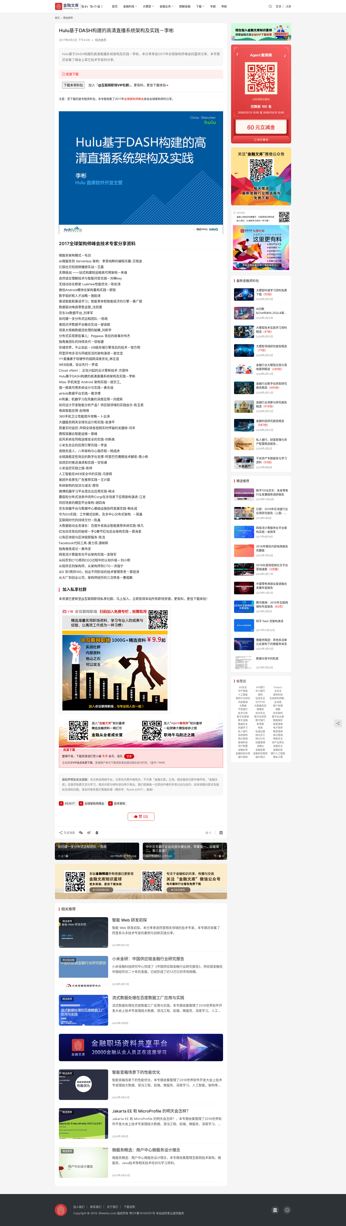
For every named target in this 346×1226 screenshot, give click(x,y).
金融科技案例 (260, 753)
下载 (199, 6)
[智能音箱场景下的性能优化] (83, 1084)
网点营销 (243, 738)
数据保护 (278, 720)
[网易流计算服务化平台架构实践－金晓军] (244, 532)
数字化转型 (260, 716)
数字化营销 (243, 716)
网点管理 (278, 735)
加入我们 (78, 1206)
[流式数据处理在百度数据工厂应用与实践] (83, 1010)
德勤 (278, 709)
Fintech (278, 687)
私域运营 (260, 731)
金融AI (260, 746)
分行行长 (260, 702)
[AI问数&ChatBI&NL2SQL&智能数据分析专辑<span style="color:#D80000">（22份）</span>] (244, 313)
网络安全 (278, 738)
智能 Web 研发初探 (129, 920)
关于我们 (112, 1206)
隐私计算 (278, 757)
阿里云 (168, 1213)
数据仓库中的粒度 (267, 658)
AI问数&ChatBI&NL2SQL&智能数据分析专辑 (271, 312)
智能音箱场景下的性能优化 (136, 1072)
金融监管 (260, 749)
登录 (278, 6)
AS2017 (70, 803)
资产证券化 (278, 742)
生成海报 (69, 832)
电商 (260, 727)
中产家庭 (243, 690)
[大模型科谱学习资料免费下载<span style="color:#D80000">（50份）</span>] (244, 294)
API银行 (260, 687)
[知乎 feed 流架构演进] (244, 625)
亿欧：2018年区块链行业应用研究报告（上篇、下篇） (272, 512)
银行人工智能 (278, 753)
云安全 (278, 690)
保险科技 (278, 694)
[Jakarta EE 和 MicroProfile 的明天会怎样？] (83, 1123)
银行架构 (243, 757)
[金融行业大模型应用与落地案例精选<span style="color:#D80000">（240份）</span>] (244, 369)
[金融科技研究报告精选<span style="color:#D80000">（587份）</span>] (244, 425)
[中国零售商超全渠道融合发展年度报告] (244, 588)
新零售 (260, 724)
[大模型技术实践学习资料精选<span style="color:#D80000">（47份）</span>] (244, 332)
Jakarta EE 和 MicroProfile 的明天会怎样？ (151, 1111)
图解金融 (184, 6)
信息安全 (260, 698)
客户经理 (278, 705)
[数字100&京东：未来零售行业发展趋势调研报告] (244, 494)
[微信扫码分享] (80, 832)
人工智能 (243, 694)
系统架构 (243, 735)
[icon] (275, 1210)
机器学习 (243, 727)
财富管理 (260, 742)
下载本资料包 (73, 85)
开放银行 (243, 709)
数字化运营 (278, 716)
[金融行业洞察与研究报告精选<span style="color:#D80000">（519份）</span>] (244, 406)
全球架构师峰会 (134, 98)
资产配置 (243, 746)
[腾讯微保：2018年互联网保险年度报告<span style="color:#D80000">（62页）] (244, 607)
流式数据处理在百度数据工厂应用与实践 (148, 997)
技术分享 (243, 713)
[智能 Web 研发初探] (83, 932)
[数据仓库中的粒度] (244, 662)
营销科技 (243, 742)
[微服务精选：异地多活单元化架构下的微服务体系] (244, 644)
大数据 (242, 705)
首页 (115, 6)
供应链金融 (68, 960)
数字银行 (260, 720)
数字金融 (243, 720)
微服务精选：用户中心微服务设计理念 (146, 1150)
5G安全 (243, 687)
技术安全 (260, 713)
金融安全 (278, 746)
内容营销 (243, 702)
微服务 (260, 709)
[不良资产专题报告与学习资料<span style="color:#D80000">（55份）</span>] (244, 462)
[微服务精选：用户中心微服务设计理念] (83, 1162)
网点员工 (260, 735)
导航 (224, 6)
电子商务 (278, 727)
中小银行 (260, 690)
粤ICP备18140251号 (142, 1213)
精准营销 (278, 731)
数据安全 (243, 724)
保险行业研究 (243, 698)
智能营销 (278, 724)
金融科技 (128, 6)
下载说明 (129, 1206)
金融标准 (243, 749)
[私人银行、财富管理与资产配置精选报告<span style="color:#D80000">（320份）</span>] (244, 444)
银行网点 (260, 757)
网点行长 (260, 738)
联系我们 (95, 1206)
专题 (213, 6)
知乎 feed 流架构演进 (269, 621)
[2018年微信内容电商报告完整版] (244, 550)
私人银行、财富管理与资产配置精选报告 (271, 443)
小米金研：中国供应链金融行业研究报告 (148, 959)
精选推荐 (100, 40)
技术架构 (119, 803)
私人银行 (243, 731)
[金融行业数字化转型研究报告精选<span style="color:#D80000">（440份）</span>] (244, 388)
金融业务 (165, 6)
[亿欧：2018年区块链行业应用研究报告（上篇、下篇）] (244, 513)
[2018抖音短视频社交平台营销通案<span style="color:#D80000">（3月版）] (244, 569)
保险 (260, 694)
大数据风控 (260, 705)
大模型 (147, 6)
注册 (288, 6)
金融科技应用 (243, 753)
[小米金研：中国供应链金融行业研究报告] (83, 971)
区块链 (278, 702)
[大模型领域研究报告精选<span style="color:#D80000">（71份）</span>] (244, 350)
